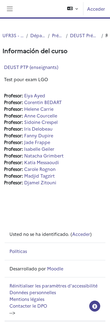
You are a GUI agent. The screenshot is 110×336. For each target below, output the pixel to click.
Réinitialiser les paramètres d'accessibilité (53, 285)
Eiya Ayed (34, 95)
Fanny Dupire (38, 135)
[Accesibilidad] (94, 306)
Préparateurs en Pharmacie (58, 35)
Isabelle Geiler (39, 149)
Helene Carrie (38, 109)
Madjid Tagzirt (39, 175)
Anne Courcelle (40, 115)
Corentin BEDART (43, 102)
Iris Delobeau (38, 128)
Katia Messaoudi (41, 162)
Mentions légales (26, 299)
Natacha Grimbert (44, 155)
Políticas (18, 251)
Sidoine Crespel (41, 122)
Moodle (55, 268)
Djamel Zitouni (40, 182)
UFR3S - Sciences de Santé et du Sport (13, 35)
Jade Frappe (37, 142)
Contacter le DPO (28, 305)
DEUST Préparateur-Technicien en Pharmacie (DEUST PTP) (84, 35)
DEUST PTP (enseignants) (31, 67)
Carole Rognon (40, 169)
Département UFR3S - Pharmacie (38, 35)
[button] (72, 8)
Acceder (96, 8)
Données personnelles (32, 292)
